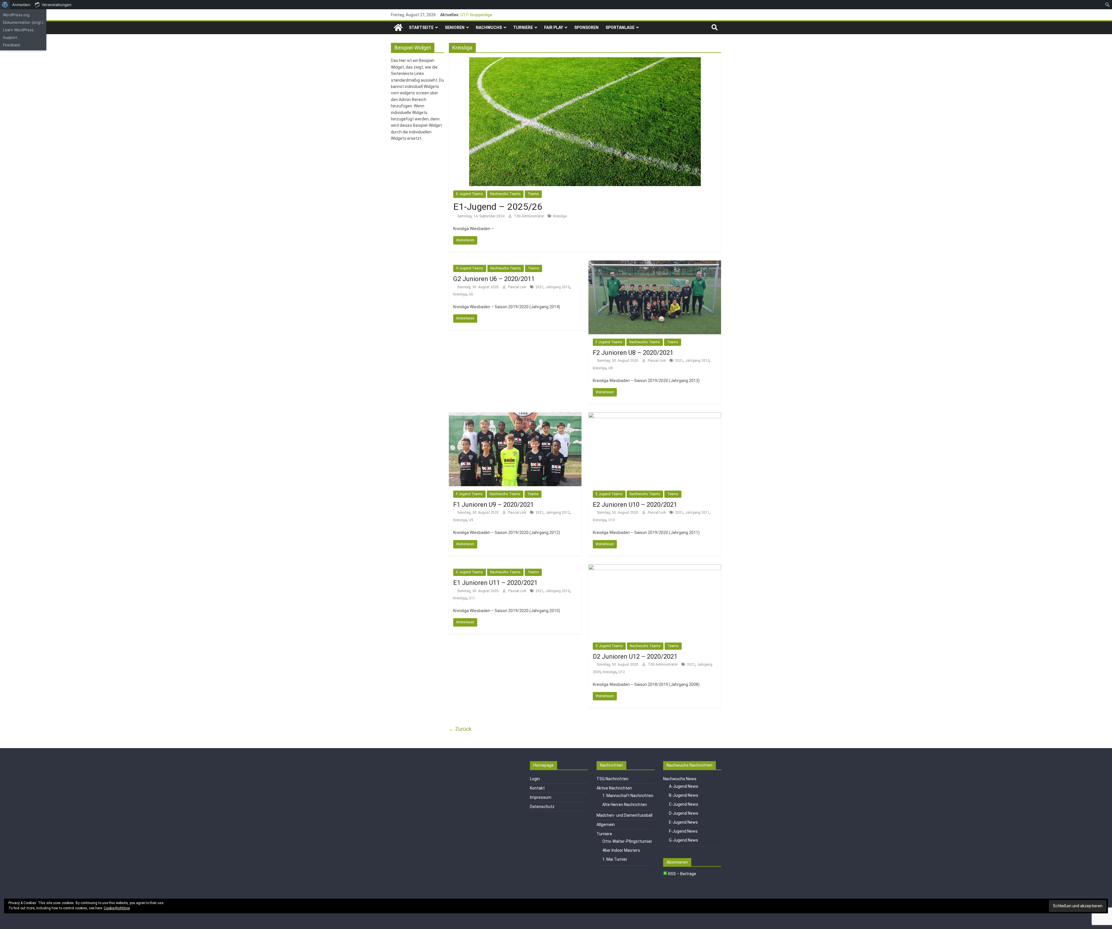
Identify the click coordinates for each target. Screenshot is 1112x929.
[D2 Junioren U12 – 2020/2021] (654, 568)
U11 (472, 598)
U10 (611, 520)
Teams (533, 194)
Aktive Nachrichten (614, 788)
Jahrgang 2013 (697, 361)
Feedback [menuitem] (11, 45)
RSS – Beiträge (681, 873)
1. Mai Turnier (614, 859)
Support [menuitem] (10, 37)
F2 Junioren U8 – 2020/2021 (633, 352)
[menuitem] (5, 4)
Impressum (540, 797)
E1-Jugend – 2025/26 (497, 206)
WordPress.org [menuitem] (16, 14)
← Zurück (460, 729)
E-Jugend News (683, 822)
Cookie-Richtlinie (117, 908)
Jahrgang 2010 (558, 591)
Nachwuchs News (679, 778)
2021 (539, 287)
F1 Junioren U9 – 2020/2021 (493, 504)
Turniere (523, 27)
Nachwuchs (489, 27)
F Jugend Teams (609, 342)
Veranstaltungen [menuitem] (57, 4)
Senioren (454, 27)
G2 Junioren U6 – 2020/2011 (494, 278)
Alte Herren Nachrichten (624, 804)
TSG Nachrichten (612, 778)
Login (535, 778)
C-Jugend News (683, 804)
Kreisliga (560, 216)
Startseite (421, 27)
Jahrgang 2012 (558, 513)
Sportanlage (620, 27)
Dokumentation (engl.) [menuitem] (23, 22)
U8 (610, 368)
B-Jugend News (683, 795)
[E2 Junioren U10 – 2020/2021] (654, 416)
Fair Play (553, 27)
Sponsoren (586, 27)
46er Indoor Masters (621, 850)
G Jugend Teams (469, 268)
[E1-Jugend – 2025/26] (585, 61)
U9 (471, 520)
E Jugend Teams (469, 194)
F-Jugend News (683, 831)
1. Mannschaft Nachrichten (627, 795)
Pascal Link (517, 287)
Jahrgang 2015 (558, 287)
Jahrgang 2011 (697, 513)
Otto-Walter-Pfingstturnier (627, 841)
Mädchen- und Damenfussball (624, 815)
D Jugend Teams (609, 646)
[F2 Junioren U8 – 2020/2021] (654, 264)
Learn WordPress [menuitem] (18, 29)
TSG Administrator (529, 216)
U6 (471, 294)
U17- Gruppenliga (476, 14)
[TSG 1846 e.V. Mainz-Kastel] (398, 27)
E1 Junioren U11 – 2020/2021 (495, 582)
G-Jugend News (683, 840)
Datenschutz (542, 806)
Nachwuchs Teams (505, 194)
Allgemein (606, 824)
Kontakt (537, 788)
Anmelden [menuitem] (21, 4)
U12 (622, 672)
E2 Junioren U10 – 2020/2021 (635, 504)
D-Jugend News (683, 813)
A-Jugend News (683, 786)
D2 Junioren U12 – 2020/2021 (635, 656)
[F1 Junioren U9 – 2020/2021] (515, 416)
